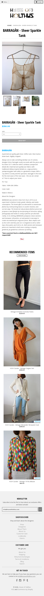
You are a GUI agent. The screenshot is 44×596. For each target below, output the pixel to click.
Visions (22, 538)
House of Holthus (25, 587)
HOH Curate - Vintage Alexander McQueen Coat (22, 425)
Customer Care (22, 534)
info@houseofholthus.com (26, 576)
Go (40, 509)
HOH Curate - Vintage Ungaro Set (22, 368)
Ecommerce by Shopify (25, 589)
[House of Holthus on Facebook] (17, 580)
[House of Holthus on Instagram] (20, 580)
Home (9, 25)
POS (12, 589)
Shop (22, 524)
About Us (22, 531)
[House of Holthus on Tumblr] (27, 580)
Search (22, 564)
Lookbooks (22, 536)
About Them (22, 529)
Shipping (22, 555)
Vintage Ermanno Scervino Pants (22, 312)
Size (3, 131)
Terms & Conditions (22, 559)
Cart (40, 2)
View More (22, 255)
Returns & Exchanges (22, 557)
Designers (22, 527)
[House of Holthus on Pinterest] (24, 580)
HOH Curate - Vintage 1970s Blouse (22, 481)
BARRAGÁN (7, 150)
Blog (22, 561)
